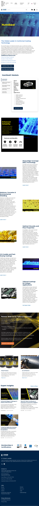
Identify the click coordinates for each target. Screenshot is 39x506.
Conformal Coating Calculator (8, 60)
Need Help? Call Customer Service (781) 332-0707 (3, 3)
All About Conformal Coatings (8, 62)
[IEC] (30, 446)
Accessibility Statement (6, 499)
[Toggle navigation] (37, 10)
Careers (2, 490)
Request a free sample (7, 343)
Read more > (24, 377)
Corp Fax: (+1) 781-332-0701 (6, 478)
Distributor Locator (22, 3)
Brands (2, 487)
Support (3, 488)
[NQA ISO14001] (25, 446)
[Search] (26, 9)
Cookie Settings (23, 492)
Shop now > (3, 377)
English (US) (34, 4)
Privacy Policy (4, 501)
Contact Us (4, 468)
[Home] (3, 10)
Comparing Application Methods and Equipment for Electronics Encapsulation (9, 428)
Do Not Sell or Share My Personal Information (6, 493)
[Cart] (32, 9)
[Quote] (34, 9)
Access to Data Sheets (6, 58)
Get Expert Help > (27, 305)
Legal (21, 490)
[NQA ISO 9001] (19, 446)
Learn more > (26, 185)
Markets (21, 487)
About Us (22, 488)
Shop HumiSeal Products (7, 57)
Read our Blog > (34, 386)
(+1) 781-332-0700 (10, 477)
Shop (12, 3)
